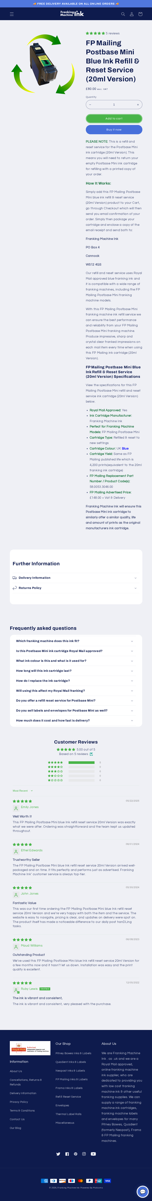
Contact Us (17, 1119)
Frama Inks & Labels (69, 1088)
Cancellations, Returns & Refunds (26, 1082)
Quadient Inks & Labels (71, 1062)
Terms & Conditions (22, 1110)
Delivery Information (23, 1093)
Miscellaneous (65, 1122)
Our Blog (15, 1128)
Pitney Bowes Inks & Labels (73, 1053)
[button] (11, 14)
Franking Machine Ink (68, 1188)
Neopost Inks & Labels (70, 1070)
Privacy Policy (19, 1102)
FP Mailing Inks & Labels (71, 1079)
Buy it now (114, 129)
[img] (22, 801)
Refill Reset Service (68, 1096)
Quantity (91, 97)
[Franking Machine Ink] (76, 14)
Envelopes (62, 1105)
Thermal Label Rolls (69, 1114)
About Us (16, 1071)
